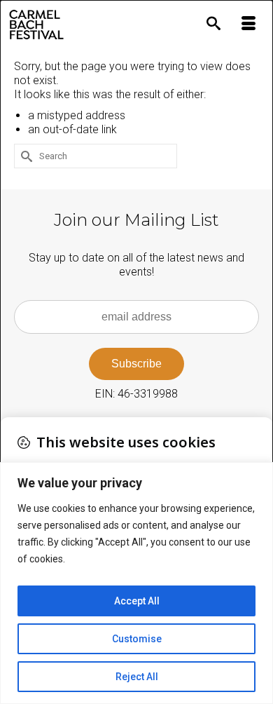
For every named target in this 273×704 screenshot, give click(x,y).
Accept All (137, 601)
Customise (137, 638)
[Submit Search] (24, 156)
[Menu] (248, 24)
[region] (136, 583)
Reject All (136, 676)
